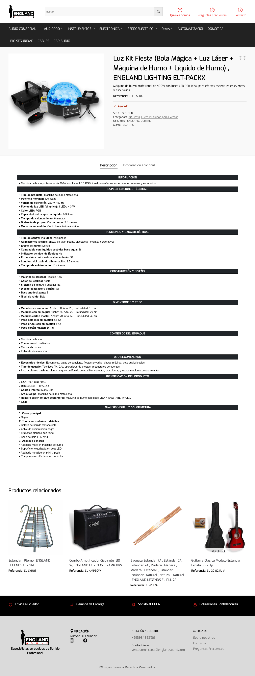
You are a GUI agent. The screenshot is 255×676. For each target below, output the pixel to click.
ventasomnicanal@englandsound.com (158, 650)
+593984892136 (143, 638)
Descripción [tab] (108, 165)
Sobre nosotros (204, 638)
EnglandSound (112, 667)
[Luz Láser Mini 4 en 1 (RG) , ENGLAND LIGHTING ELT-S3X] (245, 58)
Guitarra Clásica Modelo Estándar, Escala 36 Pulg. (216, 562)
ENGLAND (133, 121)
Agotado (218, 577)
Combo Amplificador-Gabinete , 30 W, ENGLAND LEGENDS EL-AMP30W (95, 562)
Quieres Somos (180, 15)
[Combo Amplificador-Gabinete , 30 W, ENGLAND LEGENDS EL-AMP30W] (96, 527)
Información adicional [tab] (139, 165)
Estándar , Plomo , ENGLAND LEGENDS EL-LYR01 (29, 562)
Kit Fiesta (134, 117)
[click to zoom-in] (56, 101)
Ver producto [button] (35, 577)
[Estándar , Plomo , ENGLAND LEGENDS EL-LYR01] (35, 527)
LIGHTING (146, 121)
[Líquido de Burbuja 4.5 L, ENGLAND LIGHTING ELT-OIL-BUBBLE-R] (240, 58)
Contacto (240, 15)
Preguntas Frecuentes (212, 15)
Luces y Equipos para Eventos (159, 117)
